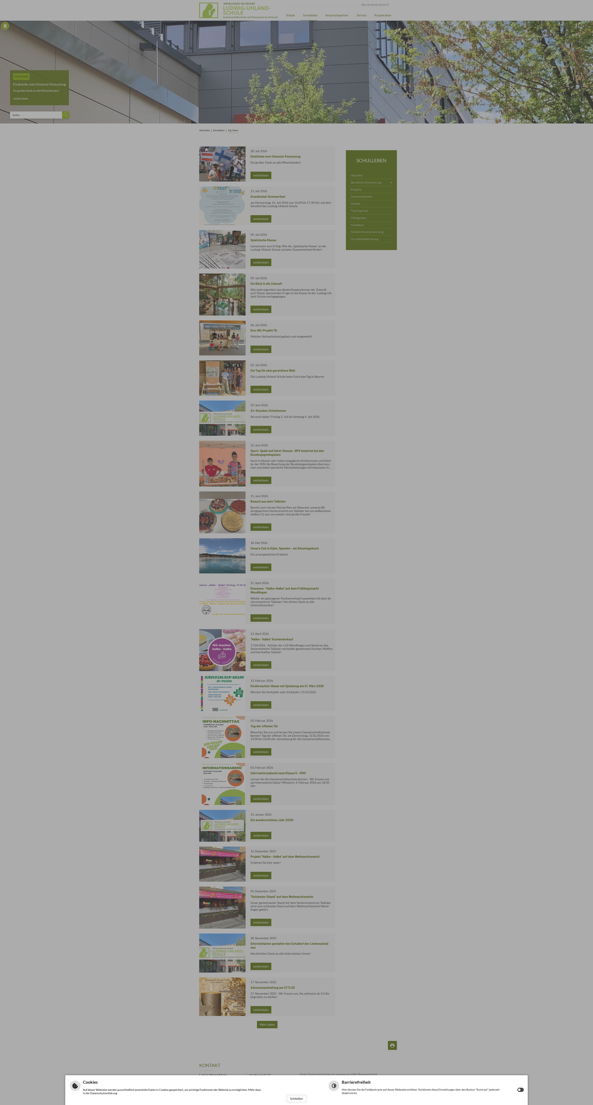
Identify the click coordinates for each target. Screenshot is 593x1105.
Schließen (296, 1098)
